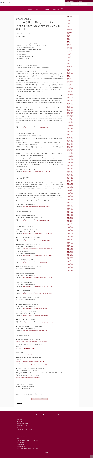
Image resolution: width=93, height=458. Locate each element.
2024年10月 (69, 50)
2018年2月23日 (70, 243)
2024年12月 (69, 47)
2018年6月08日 (70, 233)
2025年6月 (69, 38)
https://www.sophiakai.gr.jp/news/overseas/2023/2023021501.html (37, 248)
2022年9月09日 (70, 97)
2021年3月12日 (70, 146)
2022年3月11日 (70, 113)
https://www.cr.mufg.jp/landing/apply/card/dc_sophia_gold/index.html (31, 364)
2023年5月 (69, 76)
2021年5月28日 (70, 138)
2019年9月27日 (70, 192)
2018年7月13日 (70, 230)
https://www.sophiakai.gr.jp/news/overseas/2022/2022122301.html (37, 286)
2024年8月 (69, 53)
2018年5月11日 (70, 236)
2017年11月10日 (70, 252)
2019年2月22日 (70, 211)
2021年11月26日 (70, 122)
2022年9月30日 (70, 95)
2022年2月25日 (70, 115)
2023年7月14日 (70, 73)
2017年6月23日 (70, 264)
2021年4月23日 (70, 141)
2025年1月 (69, 45)
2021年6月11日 (70, 137)
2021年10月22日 (70, 125)
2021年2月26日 (70, 147)
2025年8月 (69, 35)
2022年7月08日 (70, 101)
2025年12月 (69, 29)
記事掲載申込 (79, 1)
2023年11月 (69, 66)
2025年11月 (69, 30)
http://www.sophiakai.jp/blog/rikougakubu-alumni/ (27, 353)
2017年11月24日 (70, 251)
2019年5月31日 (70, 202)
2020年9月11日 (70, 161)
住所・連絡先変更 (70, 1)
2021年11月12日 (70, 124)
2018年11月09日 (70, 220)
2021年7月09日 (70, 134)
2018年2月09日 (70, 245)
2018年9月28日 (70, 224)
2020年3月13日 (70, 177)
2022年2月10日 (70, 116)
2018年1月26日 (70, 246)
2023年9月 (69, 69)
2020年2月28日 (70, 178)
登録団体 (43, 7)
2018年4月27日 (70, 237)
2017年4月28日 (70, 270)
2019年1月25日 (70, 214)
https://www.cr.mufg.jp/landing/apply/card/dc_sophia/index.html (30, 361)
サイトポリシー (20, 421)
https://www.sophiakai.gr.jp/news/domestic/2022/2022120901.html (37, 293)
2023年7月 (69, 72)
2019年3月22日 (70, 208)
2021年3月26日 (70, 144)
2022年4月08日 (70, 110)
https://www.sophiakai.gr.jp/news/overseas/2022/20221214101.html (38, 322)
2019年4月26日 (70, 205)
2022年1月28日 (70, 118)
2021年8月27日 (70, 131)
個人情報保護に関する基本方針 (23, 423)
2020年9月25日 (70, 159)
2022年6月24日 (70, 103)
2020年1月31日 (70, 181)
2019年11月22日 (70, 186)
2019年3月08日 (70, 209)
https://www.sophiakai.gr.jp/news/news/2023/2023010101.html (36, 127)
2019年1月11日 (70, 215)
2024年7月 (69, 54)
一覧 (68, 19)
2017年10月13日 (70, 255)
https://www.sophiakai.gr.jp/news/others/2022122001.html (35, 301)
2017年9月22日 (70, 257)
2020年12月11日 (70, 152)
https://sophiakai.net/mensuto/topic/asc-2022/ (26, 348)
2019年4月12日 (70, 206)
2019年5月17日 (70, 203)
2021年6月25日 (70, 135)
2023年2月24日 (70, 82)
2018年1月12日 (70, 248)
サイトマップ (19, 427)
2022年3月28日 (70, 112)
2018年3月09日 (70, 242)
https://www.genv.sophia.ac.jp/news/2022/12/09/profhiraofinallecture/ (31, 341)
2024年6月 (69, 56)
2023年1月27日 (70, 85)
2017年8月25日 (70, 260)
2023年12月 (69, 64)
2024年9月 (69, 51)
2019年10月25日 (70, 189)
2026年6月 (69, 20)
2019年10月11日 (70, 190)
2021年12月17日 (70, 121)
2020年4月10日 (70, 174)
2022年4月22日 (70, 109)
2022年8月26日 (70, 98)
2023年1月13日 (70, 87)
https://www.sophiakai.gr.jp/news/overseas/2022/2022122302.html (37, 277)
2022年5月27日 (70, 106)
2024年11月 (69, 48)
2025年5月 (69, 39)
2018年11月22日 (70, 218)
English (89, 1)
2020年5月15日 (70, 171)
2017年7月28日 (70, 261)
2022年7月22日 (70, 100)
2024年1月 (69, 63)
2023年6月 (69, 75)
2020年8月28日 (70, 162)
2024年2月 (69, 61)
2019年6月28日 (70, 199)
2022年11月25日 (70, 90)
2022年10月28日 (70, 93)
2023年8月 (69, 70)
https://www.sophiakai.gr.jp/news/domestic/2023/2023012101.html (37, 233)
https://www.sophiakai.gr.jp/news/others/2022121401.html (35, 330)
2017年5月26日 (70, 267)
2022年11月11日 (70, 91)
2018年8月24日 (70, 227)
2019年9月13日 (70, 193)
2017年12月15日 (70, 249)
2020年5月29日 (70, 169)
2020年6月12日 (70, 168)
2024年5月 (69, 57)
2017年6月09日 (70, 266)
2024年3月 (69, 60)
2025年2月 (69, 44)
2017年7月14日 (70, 263)
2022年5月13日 (70, 107)
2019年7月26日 (70, 196)
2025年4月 (69, 41)
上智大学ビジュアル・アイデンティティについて (26, 429)
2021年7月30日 (70, 132)
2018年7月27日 (70, 229)
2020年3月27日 (70, 175)
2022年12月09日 (70, 88)
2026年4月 (69, 23)
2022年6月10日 (70, 104)
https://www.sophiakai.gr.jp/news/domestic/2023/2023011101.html (37, 255)
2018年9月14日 (70, 226)
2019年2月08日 (70, 212)
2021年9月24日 (70, 128)
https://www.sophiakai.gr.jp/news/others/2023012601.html (35, 315)
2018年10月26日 (70, 221)
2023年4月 (69, 78)
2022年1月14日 (70, 119)
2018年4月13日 (70, 239)
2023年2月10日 (70, 84)
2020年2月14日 (70, 180)
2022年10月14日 (70, 94)
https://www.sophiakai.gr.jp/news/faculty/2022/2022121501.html (37, 220)
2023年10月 (69, 67)
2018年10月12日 (70, 223)
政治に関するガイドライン (22, 425)
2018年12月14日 (70, 217)
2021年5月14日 (70, 140)
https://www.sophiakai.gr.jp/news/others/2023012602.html (35, 262)
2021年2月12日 (70, 149)
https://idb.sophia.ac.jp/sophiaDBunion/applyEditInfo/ (28, 377)
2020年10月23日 (70, 156)
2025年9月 (69, 33)
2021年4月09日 (70, 143)
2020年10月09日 (70, 158)
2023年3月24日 (70, 79)
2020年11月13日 (70, 155)
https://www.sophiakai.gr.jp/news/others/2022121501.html (35, 308)
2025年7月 (69, 36)
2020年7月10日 (70, 165)
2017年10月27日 (70, 254)
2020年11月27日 (70, 153)
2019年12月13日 (70, 184)
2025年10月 (69, 32)
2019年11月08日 (70, 187)
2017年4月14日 (70, 271)
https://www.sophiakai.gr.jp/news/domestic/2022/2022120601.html (37, 240)
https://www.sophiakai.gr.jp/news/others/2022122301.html (35, 270)
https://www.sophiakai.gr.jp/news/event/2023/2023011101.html (36, 206)
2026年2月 (69, 26)
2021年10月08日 (70, 127)
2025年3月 (69, 42)
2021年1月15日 (70, 150)
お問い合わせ (19, 419)
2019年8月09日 (70, 195)
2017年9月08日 (70, 258)
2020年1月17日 (70, 183)
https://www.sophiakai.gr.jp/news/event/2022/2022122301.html (36, 171)
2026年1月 (69, 27)
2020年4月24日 (70, 172)
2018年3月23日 (70, 240)
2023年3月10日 (70, 81)
